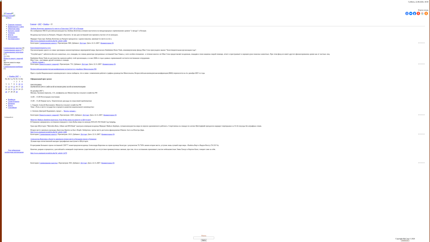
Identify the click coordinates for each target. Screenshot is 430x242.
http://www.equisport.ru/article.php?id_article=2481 (48, 132)
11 (22, 84)
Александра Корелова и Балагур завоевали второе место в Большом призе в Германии (63, 139)
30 (17, 92)
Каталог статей (13, 31)
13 (9, 87)
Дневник (11, 33)
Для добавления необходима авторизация (14, 151)
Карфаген (11, 99)
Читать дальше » (38, 62)
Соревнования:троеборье (13, 67)
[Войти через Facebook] (414, 13)
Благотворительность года (40, 48)
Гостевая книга (13, 39)
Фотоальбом (12, 37)
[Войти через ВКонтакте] (410, 13)
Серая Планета (13, 101)
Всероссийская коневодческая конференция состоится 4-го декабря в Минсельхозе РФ (63, 69)
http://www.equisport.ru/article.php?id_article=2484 (48, 41)
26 (6, 92)
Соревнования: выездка (13, 48)
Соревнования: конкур (12, 50)
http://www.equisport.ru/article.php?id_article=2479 (48, 153)
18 (22, 87)
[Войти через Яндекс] (418, 13)
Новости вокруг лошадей (13, 58)
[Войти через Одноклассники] (426, 13)
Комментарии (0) (107, 43)
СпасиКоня (12, 107)
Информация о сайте (16, 27)
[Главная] (8, 13)
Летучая (83, 43)
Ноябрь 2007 (14, 76)
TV (5, 56)
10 (19, 84)
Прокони (11, 103)
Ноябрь (46, 24)
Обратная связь (14, 29)
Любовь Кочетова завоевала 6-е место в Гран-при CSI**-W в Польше (56, 28)
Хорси (10, 105)
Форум (10, 35)
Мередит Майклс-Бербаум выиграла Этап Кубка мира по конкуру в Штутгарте (60, 120)
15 (14, 87)
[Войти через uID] (407, 13)
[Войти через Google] (422, 13)
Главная (33, 24)
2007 (40, 24)
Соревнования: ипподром (13, 52)
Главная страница (15, 25)
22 (14, 89)
